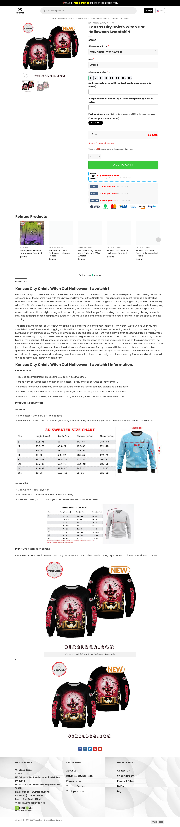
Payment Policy (125, 781)
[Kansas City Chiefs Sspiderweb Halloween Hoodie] (61, 233)
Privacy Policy (73, 781)
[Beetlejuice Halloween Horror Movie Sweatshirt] (32, 233)
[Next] (74, 50)
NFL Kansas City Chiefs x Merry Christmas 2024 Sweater (89, 253)
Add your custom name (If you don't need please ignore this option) (119, 85)
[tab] (21, 281)
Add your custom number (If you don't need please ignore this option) (120, 100)
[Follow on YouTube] (100, 749)
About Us (71, 770)
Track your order (100, 18)
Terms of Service (75, 786)
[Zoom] (25, 75)
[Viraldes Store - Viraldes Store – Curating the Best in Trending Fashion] (22, 10)
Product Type (65, 18)
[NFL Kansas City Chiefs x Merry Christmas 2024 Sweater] (90, 233)
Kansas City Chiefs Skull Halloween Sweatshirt (118, 252)
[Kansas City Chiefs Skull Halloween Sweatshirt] (119, 233)
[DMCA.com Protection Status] (24, 807)
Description (21, 281)
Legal (120, 791)
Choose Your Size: (98, 72)
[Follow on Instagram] (85, 749)
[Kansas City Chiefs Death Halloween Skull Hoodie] (148, 233)
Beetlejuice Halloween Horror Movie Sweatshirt (31, 252)
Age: (91, 59)
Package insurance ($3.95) (105, 118)
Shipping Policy (125, 775)
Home (53, 18)
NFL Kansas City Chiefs (101, 23)
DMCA (120, 786)
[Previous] (26, 50)
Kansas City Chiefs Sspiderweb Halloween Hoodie (60, 253)
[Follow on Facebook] (80, 749)
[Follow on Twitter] (90, 749)
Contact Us (116, 18)
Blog (126, 18)
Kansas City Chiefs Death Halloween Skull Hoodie (147, 253)
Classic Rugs (82, 18)
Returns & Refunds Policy (79, 775)
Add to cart (123, 164)
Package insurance (98, 114)
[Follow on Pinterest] (95, 749)
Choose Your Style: (98, 46)
